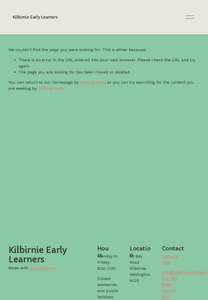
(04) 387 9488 (170, 281)
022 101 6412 (169, 293)
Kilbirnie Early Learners (35, 17)
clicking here (92, 82)
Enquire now (170, 259)
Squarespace (43, 267)
